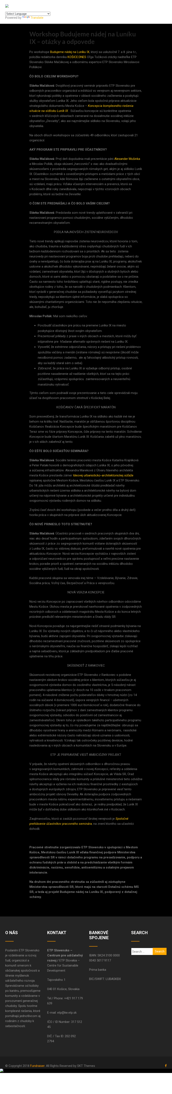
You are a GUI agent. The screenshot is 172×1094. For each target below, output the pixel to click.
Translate (37, 18)
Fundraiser (37, 1066)
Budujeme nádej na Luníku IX (69, 52)
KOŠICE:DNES (77, 57)
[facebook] (166, 1065)
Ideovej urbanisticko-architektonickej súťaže (103, 475)
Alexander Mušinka (127, 159)
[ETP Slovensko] (7, 6)
